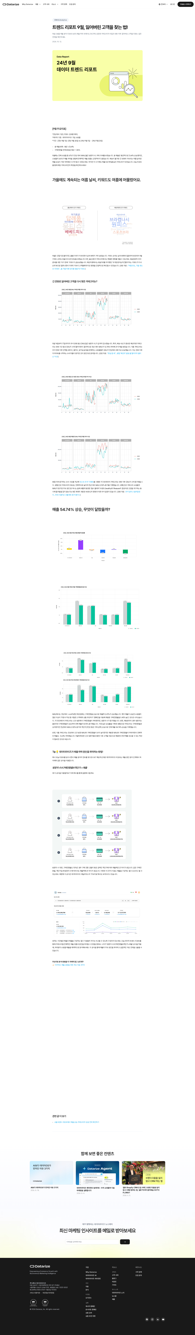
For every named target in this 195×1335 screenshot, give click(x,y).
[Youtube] (163, 1319)
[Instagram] (152, 1319)
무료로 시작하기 (185, 4)
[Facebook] (147, 1319)
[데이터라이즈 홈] (10, 4)
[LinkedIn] (158, 1319)
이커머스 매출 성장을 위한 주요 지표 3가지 (70, 965)
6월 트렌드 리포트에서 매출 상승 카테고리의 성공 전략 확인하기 (77, 1122)
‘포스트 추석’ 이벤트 (87, 482)
